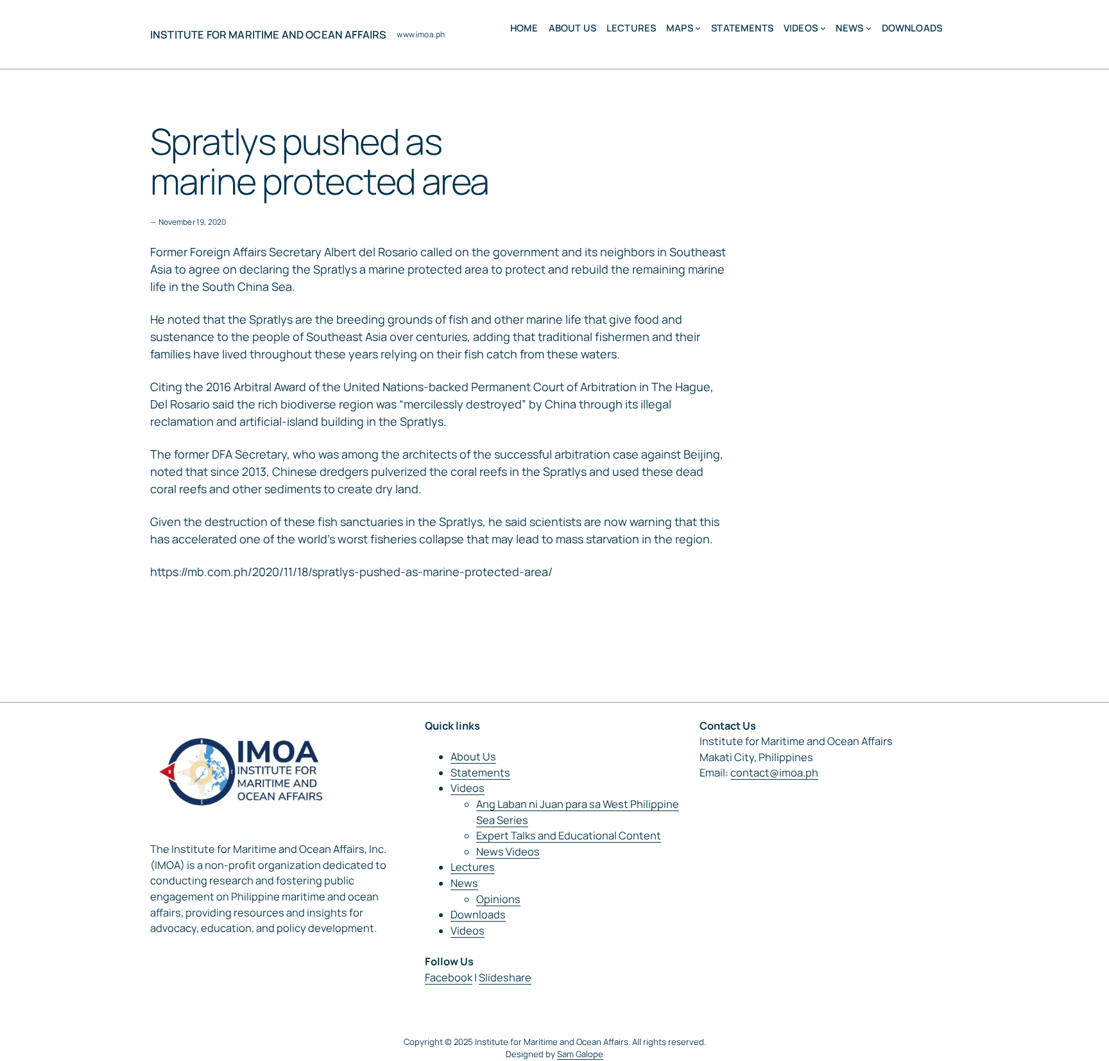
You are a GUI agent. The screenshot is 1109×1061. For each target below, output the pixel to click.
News (464, 883)
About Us (473, 757)
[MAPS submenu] (698, 28)
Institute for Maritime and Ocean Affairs (268, 35)
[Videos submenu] (823, 28)
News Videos (508, 852)
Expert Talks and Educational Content (568, 836)
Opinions (498, 899)
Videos (468, 788)
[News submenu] (869, 28)
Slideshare (505, 977)
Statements (480, 773)
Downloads (478, 915)
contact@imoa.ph (774, 773)
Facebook (448, 977)
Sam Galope (580, 1054)
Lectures (473, 867)
